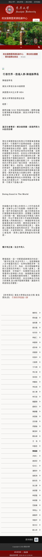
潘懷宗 (34, 471)
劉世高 (34, 481)
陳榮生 (34, 313)
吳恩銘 (34, 416)
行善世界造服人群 (20, 297)
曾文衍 (34, 525)
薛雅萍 (34, 515)
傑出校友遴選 (32, 54)
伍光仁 (34, 466)
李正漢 (34, 372)
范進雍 (34, 505)
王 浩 (34, 441)
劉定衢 (26, 552)
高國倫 (34, 426)
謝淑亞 (34, 461)
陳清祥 (34, 431)
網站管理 (20, 2)
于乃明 (34, 367)
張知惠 (34, 323)
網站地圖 (29, 2)
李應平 (34, 520)
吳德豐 (34, 490)
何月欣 (34, 332)
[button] (2, 33)
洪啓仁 (34, 456)
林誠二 (34, 337)
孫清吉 (34, 377)
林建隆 (34, 495)
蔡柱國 (34, 318)
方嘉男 (34, 362)
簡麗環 (34, 402)
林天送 (34, 397)
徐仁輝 (34, 392)
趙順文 (34, 407)
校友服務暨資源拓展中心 (14, 18)
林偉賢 (34, 500)
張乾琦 (34, 476)
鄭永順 (34, 436)
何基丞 (34, 446)
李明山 (34, 510)
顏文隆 (34, 328)
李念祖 (34, 387)
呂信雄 (34, 421)
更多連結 (37, 2)
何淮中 (34, 357)
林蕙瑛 (34, 342)
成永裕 (34, 347)
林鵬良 (34, 382)
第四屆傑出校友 (11, 57)
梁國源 (34, 352)
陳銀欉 (34, 411)
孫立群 (34, 485)
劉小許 (34, 530)
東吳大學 (12, 2)
